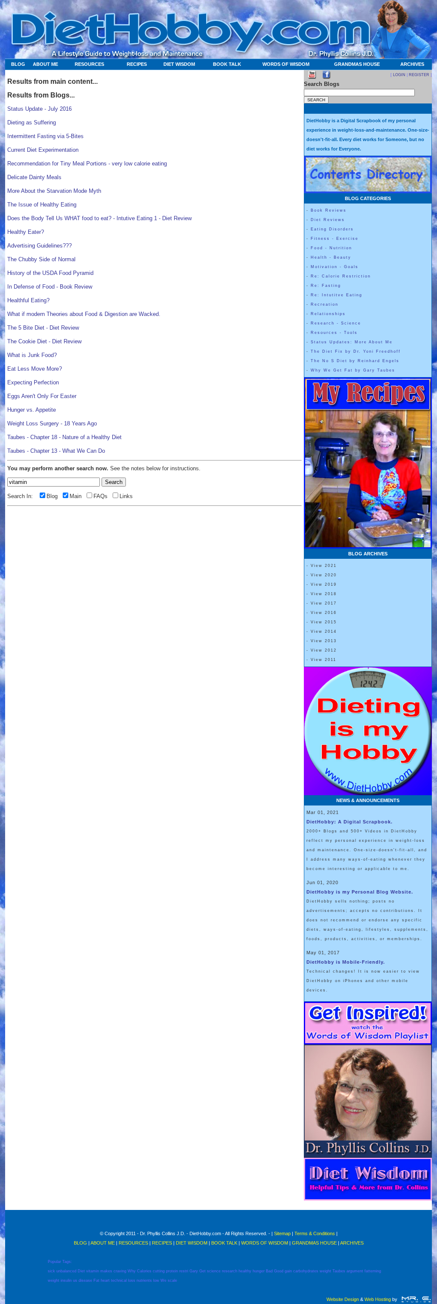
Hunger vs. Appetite (31, 410)
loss (131, 1280)
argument (355, 1271)
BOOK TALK (227, 64)
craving (120, 1271)
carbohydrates (305, 1271)
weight (325, 1271)
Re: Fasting (326, 285)
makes (106, 1271)
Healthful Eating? (28, 300)
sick (51, 1271)
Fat (96, 1280)
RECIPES (137, 64)
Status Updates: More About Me (352, 342)
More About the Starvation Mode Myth (54, 191)
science (214, 1271)
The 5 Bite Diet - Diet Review (43, 328)
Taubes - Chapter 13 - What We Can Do (56, 451)
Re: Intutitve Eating (336, 295)
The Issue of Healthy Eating (41, 204)
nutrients (144, 1280)
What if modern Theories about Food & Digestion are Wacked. (83, 314)
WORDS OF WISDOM (285, 64)
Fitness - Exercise (334, 238)
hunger (259, 1271)
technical (119, 1280)
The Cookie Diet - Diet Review (44, 341)
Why (132, 1271)
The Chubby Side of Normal (41, 259)
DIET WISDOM (179, 64)
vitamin (92, 1271)
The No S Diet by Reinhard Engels (355, 361)
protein (172, 1271)
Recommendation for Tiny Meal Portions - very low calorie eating (87, 163)
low (156, 1280)
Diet (81, 1271)
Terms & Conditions (314, 1233)
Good (278, 1271)
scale (172, 1280)
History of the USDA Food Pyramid (50, 273)
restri (183, 1271)
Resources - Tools (334, 332)
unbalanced (66, 1271)
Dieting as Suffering (31, 122)
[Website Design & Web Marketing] (416, 1299)
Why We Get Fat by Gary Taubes (353, 370)
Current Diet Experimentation (43, 150)
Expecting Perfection (33, 382)
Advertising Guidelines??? (39, 245)
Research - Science (336, 323)
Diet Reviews (328, 220)
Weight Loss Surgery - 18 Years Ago (52, 423)
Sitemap (282, 1233)
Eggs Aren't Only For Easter (41, 396)
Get (202, 1271)
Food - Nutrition (331, 248)
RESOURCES (89, 64)
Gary (193, 1271)
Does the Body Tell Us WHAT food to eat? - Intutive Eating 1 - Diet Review (99, 218)
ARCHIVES (412, 64)
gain (288, 1271)
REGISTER (419, 75)
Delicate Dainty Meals (34, 177)
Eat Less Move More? (34, 369)
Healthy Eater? (25, 232)
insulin (66, 1280)
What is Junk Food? (32, 355)
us (75, 1280)
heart (105, 1280)
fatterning (372, 1271)
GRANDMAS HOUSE (357, 64)
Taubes (338, 1271)
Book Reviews (329, 210)
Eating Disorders (332, 229)
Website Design (342, 1299)
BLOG (18, 64)
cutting (159, 1271)
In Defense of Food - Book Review (49, 286)
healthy (245, 1271)
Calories (144, 1271)
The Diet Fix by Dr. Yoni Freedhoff (356, 351)
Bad (269, 1271)
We (163, 1280)
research (229, 1271)
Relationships (328, 314)
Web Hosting (377, 1299)
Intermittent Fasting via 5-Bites (45, 136)
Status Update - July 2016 (39, 109)
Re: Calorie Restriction (341, 276)
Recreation (324, 304)
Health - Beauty (331, 257)
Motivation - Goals (334, 267)
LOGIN (399, 75)
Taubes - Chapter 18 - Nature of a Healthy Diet (64, 437)
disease (85, 1280)
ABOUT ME (45, 64)
